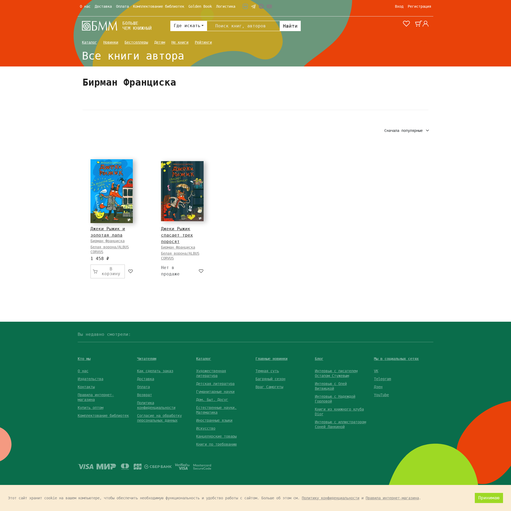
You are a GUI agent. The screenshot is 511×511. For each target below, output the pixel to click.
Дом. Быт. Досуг (212, 399)
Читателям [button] (146, 359)
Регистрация (419, 6)
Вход (399, 6)
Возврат (144, 395)
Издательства (90, 379)
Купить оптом (90, 407)
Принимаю (489, 497)
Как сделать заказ (155, 371)
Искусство (205, 428)
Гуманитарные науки (215, 391)
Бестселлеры (136, 42)
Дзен (378, 387)
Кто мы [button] (84, 359)
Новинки (110, 42)
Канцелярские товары (216, 436)
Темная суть (267, 371)
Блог (425, 42)
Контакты (86, 387)
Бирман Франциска (107, 241)
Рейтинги (203, 42)
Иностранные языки (214, 420)
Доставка (103, 6)
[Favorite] (131, 271)
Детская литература (215, 384)
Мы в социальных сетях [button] (396, 359)
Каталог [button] (203, 359)
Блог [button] (319, 359)
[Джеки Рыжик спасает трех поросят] (182, 191)
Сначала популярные (404, 130)
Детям (159, 42)
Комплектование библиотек (158, 6)
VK (376, 371)
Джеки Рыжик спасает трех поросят (177, 235)
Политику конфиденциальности (330, 498)
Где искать (187, 25)
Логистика (225, 6)
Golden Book (200, 6)
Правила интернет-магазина (392, 498)
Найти (290, 26)
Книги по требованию (216, 444)
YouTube (381, 395)
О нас (85, 6)
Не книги (179, 42)
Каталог (89, 42)
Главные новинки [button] (271, 359)
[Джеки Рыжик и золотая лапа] (111, 191)
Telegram (382, 379)
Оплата (122, 6)
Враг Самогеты (269, 387)
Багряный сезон (270, 379)
